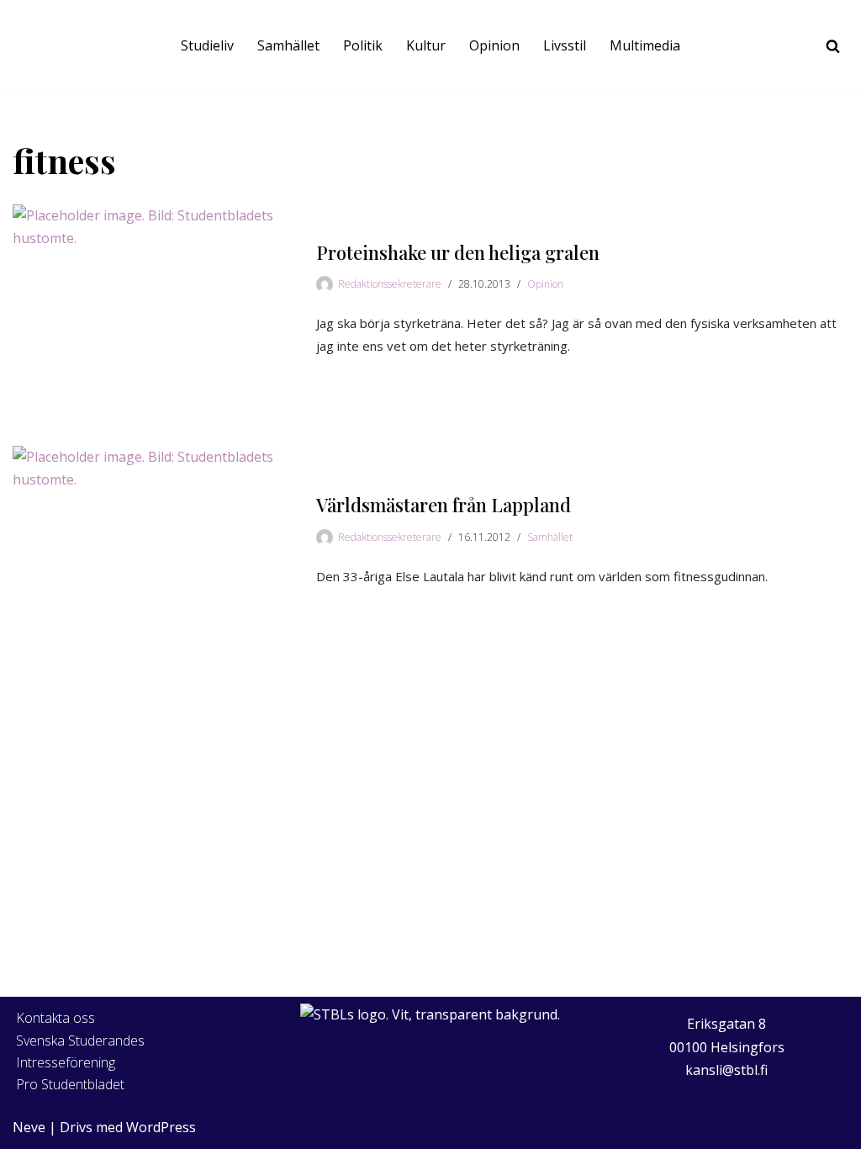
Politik (363, 45)
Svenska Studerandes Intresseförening (80, 1051)
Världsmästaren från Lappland (443, 504)
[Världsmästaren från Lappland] (156, 541)
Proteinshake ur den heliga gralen (458, 252)
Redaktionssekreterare (389, 284)
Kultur (426, 45)
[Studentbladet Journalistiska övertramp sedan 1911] (46, 46)
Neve (29, 1127)
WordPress (161, 1127)
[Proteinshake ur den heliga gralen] (156, 299)
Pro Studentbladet (70, 1084)
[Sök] (833, 46)
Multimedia (645, 45)
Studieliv (207, 45)
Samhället (288, 45)
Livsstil (564, 45)
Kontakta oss (55, 1018)
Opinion (494, 45)
